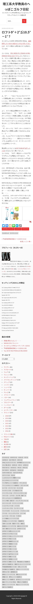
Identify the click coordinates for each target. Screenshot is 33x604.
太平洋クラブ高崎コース (9, 561)
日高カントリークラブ (22, 569)
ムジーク (5, 516)
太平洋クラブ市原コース (9, 538)
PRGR (25, 467)
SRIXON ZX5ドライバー (11, 343)
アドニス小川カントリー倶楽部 (10, 485)
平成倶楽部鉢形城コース (9, 566)
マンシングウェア (13, 513)
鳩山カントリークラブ (22, 584)
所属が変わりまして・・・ (12, 341)
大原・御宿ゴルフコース (9, 528)
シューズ (7, 387)
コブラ (12, 495)
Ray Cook (5, 470)
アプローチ (7, 370)
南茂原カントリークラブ (9, 526)
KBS (20, 465)
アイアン (7, 367)
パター (6, 397)
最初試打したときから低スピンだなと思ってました (16, 43)
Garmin (5, 460)
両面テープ (15, 523)
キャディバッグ (9, 377)
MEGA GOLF (5, 467)
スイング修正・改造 (8, 500)
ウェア (6, 372)
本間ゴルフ (5, 572)
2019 (6, 418)
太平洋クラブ (21, 528)
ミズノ (22, 513)
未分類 (6, 444)
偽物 (22, 523)
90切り (12, 269)
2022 (6, 426)
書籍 (5, 442)
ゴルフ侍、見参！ (21, 495)
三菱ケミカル (6, 523)
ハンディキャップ (7, 508)
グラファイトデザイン (20, 493)
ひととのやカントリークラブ (10, 480)
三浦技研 (21, 521)
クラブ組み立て (17, 490)
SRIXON (20, 470)
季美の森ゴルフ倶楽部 (23, 561)
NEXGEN (13, 467)
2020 (6, 421)
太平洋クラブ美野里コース (9, 559)
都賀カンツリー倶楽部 (8, 579)
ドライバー (25, 229)
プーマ (4, 513)
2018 (6, 416)
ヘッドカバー (8, 405)
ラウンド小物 (8, 434)
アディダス (22, 483)
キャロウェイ (5, 233)
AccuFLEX (5, 457)
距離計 (5, 577)
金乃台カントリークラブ (23, 579)
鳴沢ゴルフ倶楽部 (7, 587)
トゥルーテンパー (7, 505)
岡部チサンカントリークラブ (22, 564)
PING (19, 467)
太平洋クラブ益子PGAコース (10, 554)
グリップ (7, 382)
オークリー (11, 488)
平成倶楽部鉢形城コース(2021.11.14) (14, 239)
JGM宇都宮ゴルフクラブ (23, 462)
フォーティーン (18, 508)
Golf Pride (12, 460)
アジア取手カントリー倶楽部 (10, 483)
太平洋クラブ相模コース (9, 556)
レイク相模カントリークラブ (10, 518)
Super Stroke (7, 472)
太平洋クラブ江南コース (9, 549)
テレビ (6, 392)
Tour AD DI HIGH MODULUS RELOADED (15, 351)
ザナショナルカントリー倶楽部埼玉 (11, 498)
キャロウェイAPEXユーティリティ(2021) (17, 346)
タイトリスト (6, 503)
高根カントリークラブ (8, 584)
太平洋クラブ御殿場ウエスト (10, 541)
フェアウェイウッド (10, 400)
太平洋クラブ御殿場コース (9, 544)
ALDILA (20, 457)
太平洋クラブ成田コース (9, 546)
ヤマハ (12, 516)
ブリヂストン (24, 511)
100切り (29, 266)
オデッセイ (24, 485)
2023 (6, 428)
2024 (6, 431)
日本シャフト (22, 566)
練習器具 (14, 572)
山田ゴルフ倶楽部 (7, 564)
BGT (26, 457)
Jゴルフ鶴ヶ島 (6, 465)
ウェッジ (7, 375)
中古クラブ (7, 437)
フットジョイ (15, 511)
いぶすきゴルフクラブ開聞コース (11, 477)
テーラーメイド (14, 233)
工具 (5, 439)
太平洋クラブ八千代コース (9, 533)
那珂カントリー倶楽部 (15, 577)
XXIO (13, 475)
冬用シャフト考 (25, 241)
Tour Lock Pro (17, 472)
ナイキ (17, 505)
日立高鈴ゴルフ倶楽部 (8, 569)
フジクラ (6, 511)
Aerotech (13, 457)
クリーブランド (7, 493)
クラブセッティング (8, 229)
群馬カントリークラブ (8, 574)
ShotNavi (13, 470)
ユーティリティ (9, 410)
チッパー (7, 390)
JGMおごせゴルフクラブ (9, 462)
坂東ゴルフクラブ (22, 526)
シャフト (17, 229)
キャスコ (20, 488)
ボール (6, 407)
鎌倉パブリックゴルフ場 (9, 582)
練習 (5, 447)
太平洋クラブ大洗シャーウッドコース (12, 536)
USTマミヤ (6, 475)
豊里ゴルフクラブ (21, 574)
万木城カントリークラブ (9, 521)
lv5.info (23, 596)
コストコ (5, 495)
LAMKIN (25, 465)
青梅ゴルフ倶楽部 (22, 582)
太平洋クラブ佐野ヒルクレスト (11, 531)
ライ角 (18, 516)
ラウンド (7, 412)
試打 (5, 449)
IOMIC (19, 460)
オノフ (4, 488)
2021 (6, 423)
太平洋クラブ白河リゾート (10, 551)
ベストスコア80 (21, 269)
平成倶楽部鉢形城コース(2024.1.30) (15, 348)
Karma (14, 465)
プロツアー (7, 402)
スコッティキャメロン (22, 500)
